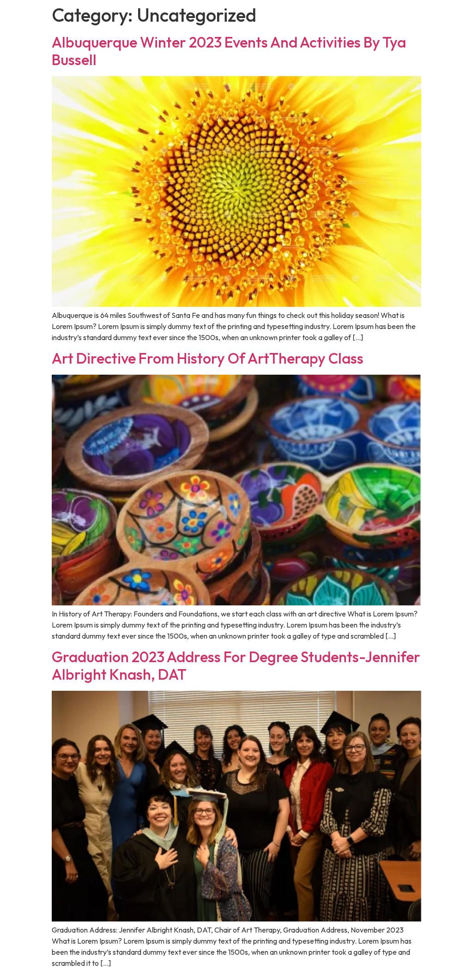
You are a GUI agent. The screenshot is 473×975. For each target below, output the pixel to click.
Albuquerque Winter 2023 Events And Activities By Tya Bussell (229, 51)
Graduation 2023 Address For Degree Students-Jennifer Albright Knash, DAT (236, 665)
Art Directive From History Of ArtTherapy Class (208, 358)
